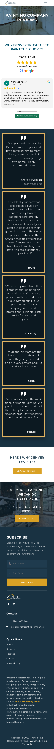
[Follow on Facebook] (8, 604)
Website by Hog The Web (34, 742)
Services (10, 649)
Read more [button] (9, 104)
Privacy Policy (13, 663)
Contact (10, 658)
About (9, 644)
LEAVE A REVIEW (26, 471)
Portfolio (10, 654)
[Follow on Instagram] (14, 604)
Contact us (26, 518)
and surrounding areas (27, 701)
